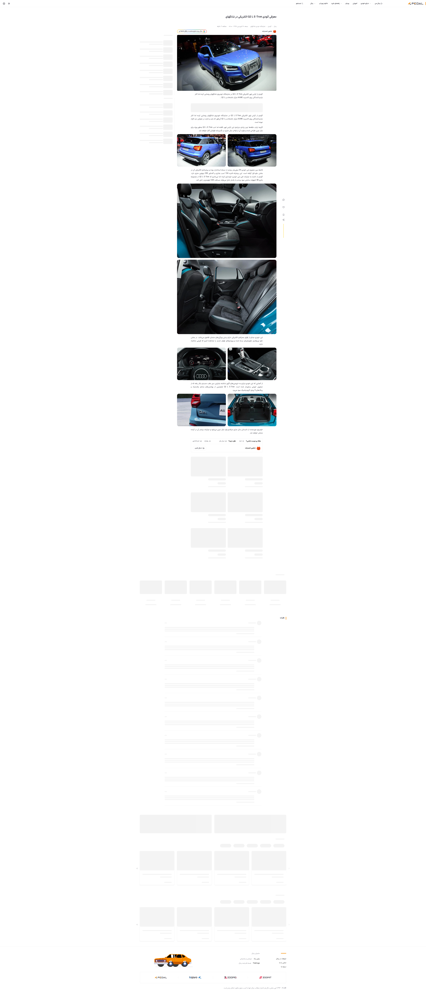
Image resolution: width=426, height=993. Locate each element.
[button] (175, 960)
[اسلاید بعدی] (137, 868)
